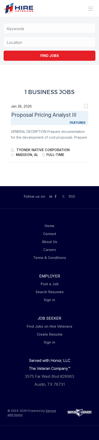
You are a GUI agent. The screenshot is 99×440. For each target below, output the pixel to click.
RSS (72, 196)
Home (49, 226)
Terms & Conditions (49, 258)
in (50, 196)
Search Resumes (50, 292)
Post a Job (50, 284)
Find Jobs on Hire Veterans (49, 326)
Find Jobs (49, 56)
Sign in (49, 300)
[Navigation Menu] (90, 8)
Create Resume (49, 334)
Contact (49, 234)
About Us (49, 242)
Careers (49, 250)
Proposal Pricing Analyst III (43, 115)
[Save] (85, 107)
